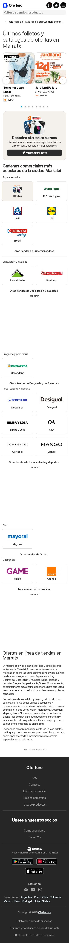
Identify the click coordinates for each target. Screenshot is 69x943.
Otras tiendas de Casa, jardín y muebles (33, 290)
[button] (56, 5)
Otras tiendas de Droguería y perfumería (33, 383)
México (8, 901)
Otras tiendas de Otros (33, 554)
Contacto (34, 784)
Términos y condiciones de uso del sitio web (34, 927)
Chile (45, 897)
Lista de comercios (34, 798)
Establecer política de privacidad (34, 920)
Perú (17, 901)
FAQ (34, 778)
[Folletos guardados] (49, 5)
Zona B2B (34, 837)
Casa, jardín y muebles (28, 679)
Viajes (42, 683)
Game (16, 713)
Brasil (37, 897)
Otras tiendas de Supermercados (33, 250)
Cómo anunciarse (34, 830)
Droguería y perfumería (25, 683)
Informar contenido (34, 791)
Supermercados (44, 676)
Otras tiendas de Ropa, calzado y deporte (33, 462)
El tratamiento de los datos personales (34, 935)
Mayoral (7, 713)
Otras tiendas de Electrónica (33, 589)
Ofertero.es (44, 912)
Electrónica (9, 679)
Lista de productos (35, 804)
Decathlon (56, 709)
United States (42, 901)
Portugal (27, 901)
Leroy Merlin (29, 709)
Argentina (26, 897)
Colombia (55, 897)
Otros (50, 683)
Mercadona (44, 709)
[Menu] (63, 5)
